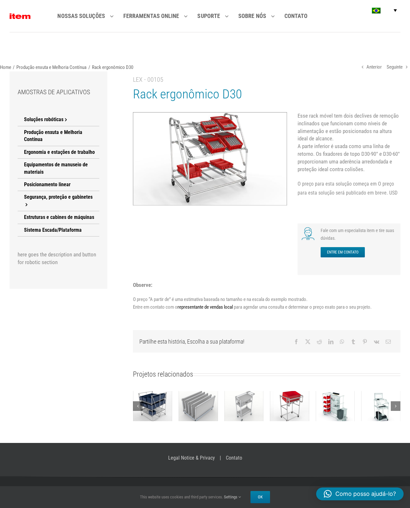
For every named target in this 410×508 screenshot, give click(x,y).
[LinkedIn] (331, 341)
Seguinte (395, 67)
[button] (384, 10)
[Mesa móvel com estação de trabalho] (381, 406)
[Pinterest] (365, 341)
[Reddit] (319, 341)
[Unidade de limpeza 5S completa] (335, 406)
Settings (231, 497)
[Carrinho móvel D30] (289, 406)
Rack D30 (152, 400)
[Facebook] (296, 341)
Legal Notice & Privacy (191, 458)
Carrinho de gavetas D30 (244, 397)
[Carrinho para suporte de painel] (198, 406)
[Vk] (376, 341)
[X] (308, 341)
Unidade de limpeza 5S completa (335, 393)
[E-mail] (388, 341)
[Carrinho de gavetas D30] (244, 406)
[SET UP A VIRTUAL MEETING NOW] (309, 229)
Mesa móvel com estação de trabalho (381, 393)
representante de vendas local (205, 307)
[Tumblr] (353, 341)
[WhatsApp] (342, 341)
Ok (260, 497)
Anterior (374, 67)
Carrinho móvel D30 (289, 397)
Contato (234, 458)
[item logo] (20, 16)
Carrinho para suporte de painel (198, 393)
